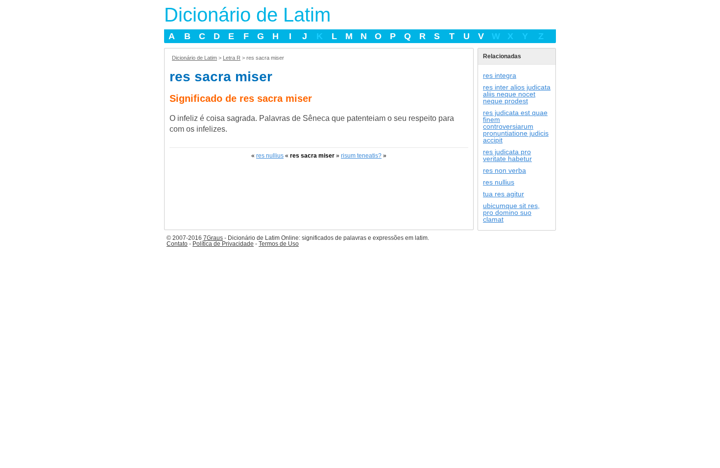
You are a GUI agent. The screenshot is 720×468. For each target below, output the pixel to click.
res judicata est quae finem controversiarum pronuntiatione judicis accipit (516, 126)
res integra (499, 75)
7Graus (213, 237)
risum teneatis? (361, 155)
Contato (177, 243)
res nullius (270, 155)
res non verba (504, 170)
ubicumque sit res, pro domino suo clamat (511, 212)
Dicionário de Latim (247, 14)
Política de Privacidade (223, 243)
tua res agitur (503, 194)
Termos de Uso (279, 243)
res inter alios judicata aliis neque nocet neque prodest (517, 94)
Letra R (231, 58)
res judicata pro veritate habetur (507, 155)
